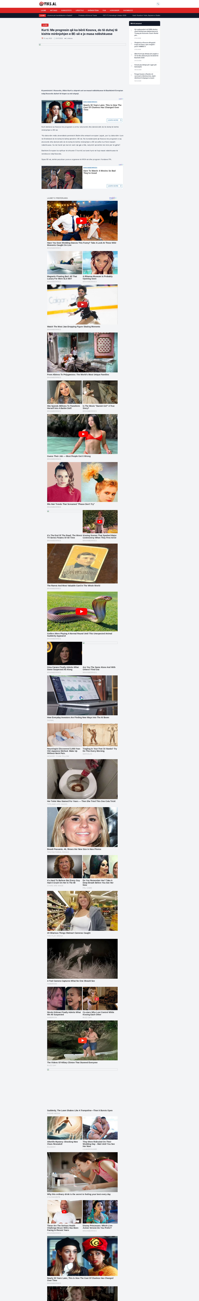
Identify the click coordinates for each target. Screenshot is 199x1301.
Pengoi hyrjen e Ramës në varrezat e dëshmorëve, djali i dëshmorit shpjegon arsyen (145, 76)
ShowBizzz (128, 10)
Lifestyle (80, 10)
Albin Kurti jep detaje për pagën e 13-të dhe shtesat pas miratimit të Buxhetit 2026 (146, 56)
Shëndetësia (93, 10)
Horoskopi (114, 10)
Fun (104, 10)
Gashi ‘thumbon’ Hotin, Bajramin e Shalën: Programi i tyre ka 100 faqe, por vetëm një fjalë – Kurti (144, 15)
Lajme (43, 10)
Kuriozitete (66, 10)
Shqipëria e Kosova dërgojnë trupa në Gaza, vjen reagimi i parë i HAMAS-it (144, 44)
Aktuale (53, 10)
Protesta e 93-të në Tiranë (67, 15)
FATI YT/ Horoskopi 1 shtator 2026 (94, 15)
